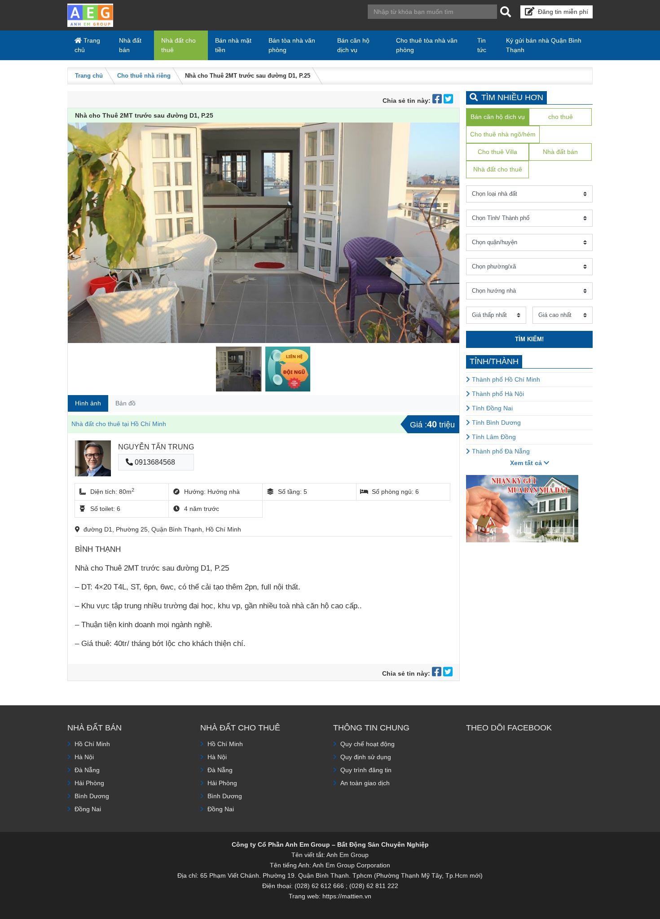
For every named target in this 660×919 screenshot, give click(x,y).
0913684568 (154, 462)
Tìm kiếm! (529, 339)
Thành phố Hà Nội (497, 393)
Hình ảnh (88, 403)
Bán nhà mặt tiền (233, 45)
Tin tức (481, 45)
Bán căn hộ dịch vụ (353, 45)
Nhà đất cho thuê (178, 45)
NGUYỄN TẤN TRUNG (156, 447)
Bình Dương (92, 796)
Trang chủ (87, 45)
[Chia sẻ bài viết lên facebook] (438, 100)
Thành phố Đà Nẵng (500, 451)
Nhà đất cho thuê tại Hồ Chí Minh (118, 423)
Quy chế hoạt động (367, 744)
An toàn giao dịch (365, 783)
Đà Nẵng (87, 770)
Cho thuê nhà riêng (144, 75)
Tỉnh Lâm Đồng (493, 436)
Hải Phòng (89, 783)
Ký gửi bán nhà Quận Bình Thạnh (543, 45)
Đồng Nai (88, 809)
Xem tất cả (527, 462)
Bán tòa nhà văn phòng (291, 45)
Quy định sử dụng (365, 757)
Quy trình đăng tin (366, 770)
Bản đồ (125, 403)
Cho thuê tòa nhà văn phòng (427, 45)
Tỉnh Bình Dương (495, 422)
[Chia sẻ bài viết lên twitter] (448, 100)
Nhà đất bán (130, 45)
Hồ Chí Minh (92, 744)
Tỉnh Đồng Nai (491, 408)
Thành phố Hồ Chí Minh (505, 379)
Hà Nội (84, 757)
